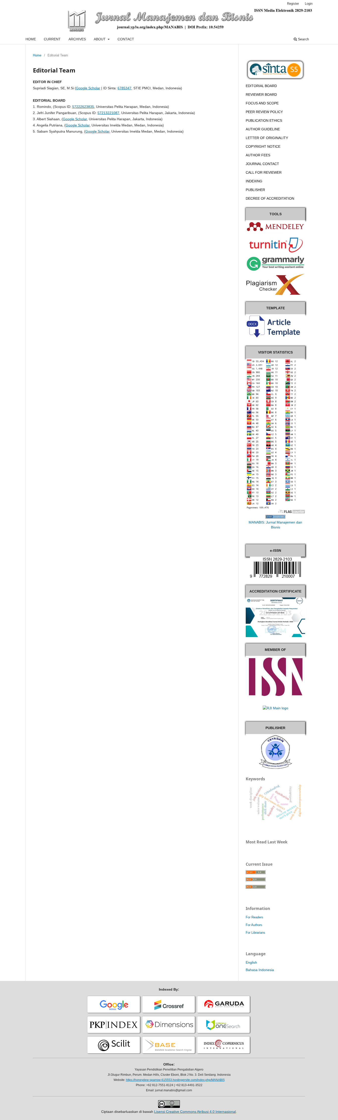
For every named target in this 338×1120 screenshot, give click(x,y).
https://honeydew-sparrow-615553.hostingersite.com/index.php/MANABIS (175, 1080)
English (251, 962)
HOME (30, 39)
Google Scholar (88, 88)
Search (303, 39)
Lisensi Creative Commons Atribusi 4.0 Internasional (195, 1112)
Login (309, 3)
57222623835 (83, 107)
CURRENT (52, 39)
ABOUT (100, 39)
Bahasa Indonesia (260, 970)
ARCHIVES (77, 39)
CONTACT (126, 39)
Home (37, 55)
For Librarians (255, 932)
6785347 (124, 88)
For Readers (254, 917)
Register (293, 3)
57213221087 (108, 113)
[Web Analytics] (275, 517)
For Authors (254, 925)
